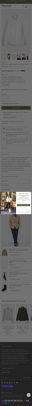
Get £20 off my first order (23, 205)
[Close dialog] (30, 193)
